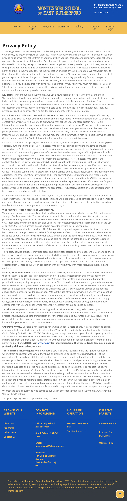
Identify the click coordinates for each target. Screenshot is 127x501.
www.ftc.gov (44, 342)
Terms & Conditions (65, 487)
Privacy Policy (87, 487)
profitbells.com (15, 490)
